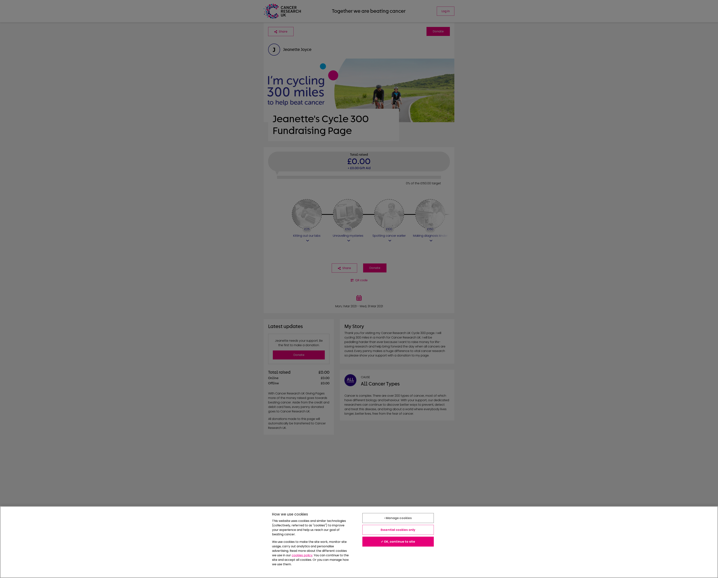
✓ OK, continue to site (398, 541)
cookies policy (302, 555)
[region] (359, 542)
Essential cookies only (398, 530)
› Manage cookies (398, 518)
